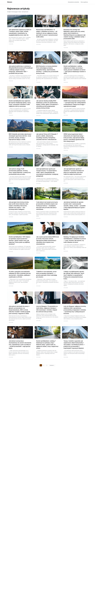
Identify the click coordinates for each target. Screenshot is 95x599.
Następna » (52, 365)
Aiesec (9, 2)
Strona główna (84, 2)
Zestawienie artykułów (73, 2)
